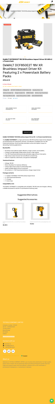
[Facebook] (4, 351)
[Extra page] (13, 351)
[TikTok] (9, 351)
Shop (7, 11)
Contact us (8, 344)
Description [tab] (27, 132)
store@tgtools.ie (9, 345)
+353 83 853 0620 (10, 347)
